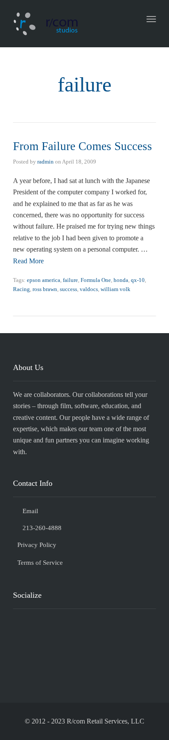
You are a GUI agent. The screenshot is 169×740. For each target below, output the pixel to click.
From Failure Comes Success (82, 146)
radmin (45, 161)
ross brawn (44, 289)
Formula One (96, 280)
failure (70, 280)
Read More (28, 261)
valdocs (89, 289)
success (68, 289)
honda (121, 280)
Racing (21, 289)
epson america (43, 280)
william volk (115, 289)
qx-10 (138, 280)
